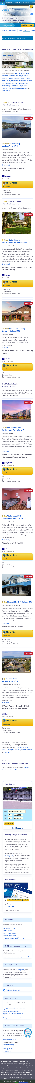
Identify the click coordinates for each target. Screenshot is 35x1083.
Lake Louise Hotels (9, 933)
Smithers (24, 88)
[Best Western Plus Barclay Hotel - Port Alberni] (16, 411)
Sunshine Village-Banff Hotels (13, 938)
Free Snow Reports (18, 900)
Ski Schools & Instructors (14, 1014)
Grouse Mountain (15, 770)
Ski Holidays (16, 750)
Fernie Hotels (7, 931)
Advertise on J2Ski (9, 1040)
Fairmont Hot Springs (16, 76)
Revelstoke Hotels (9, 936)
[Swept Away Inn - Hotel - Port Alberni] (16, 127)
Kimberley (14, 83)
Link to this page (8, 1045)
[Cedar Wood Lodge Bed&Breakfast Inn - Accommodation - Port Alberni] (16, 223)
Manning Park (23, 83)
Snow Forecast (7, 750)
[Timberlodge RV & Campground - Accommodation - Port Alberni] (16, 499)
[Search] (31, 6)
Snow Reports (19, 2)
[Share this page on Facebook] (31, 14)
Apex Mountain (20, 73)
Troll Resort (6, 91)
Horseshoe (22, 81)
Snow (20, 30)
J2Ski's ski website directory (15, 1009)
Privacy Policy (8, 1049)
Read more (5, 165)
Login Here (10, 906)
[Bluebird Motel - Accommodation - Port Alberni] (16, 585)
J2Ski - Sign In (28, 25)
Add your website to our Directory (14, 1018)
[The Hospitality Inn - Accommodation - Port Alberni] (16, 662)
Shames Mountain (15, 88)
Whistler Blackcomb (9, 30)
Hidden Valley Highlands (10, 81)
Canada (10, 25)
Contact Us (7, 1051)
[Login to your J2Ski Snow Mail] (17, 890)
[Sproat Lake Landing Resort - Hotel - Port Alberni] (16, 312)
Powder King (6, 86)
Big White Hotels (9, 928)
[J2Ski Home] (5, 10)
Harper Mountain (14, 78)
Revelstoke (7, 55)
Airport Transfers (26, 750)
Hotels (4, 25)
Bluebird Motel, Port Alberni (18, 602)
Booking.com (20, 970)
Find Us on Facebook (12, 990)
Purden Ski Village (17, 86)
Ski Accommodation (12, 1011)
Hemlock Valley (26, 78)
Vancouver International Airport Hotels (16, 957)
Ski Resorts (9, 2)
